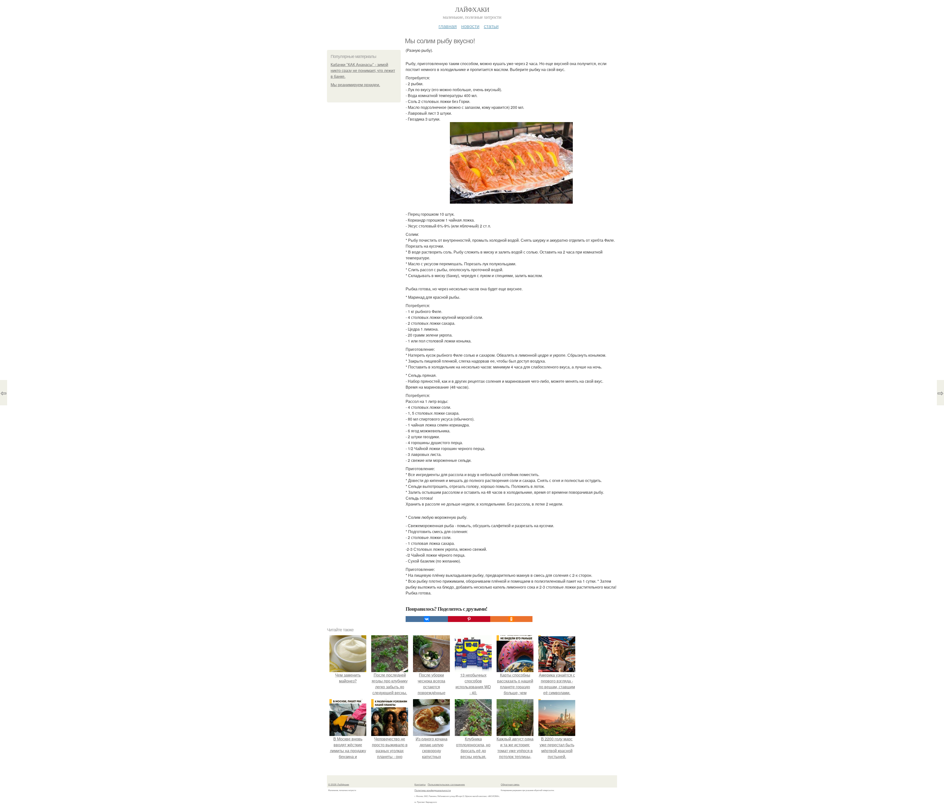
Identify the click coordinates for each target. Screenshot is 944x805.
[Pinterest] (469, 619)
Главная (448, 25)
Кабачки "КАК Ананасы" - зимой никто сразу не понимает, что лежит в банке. (363, 71)
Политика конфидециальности (432, 790)
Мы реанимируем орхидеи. (355, 85)
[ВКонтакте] (427, 619)
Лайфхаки (472, 9)
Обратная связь (510, 784)
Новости (470, 25)
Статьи (491, 25)
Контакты (420, 784)
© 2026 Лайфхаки (338, 784)
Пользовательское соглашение (446, 784)
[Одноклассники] (511, 619)
